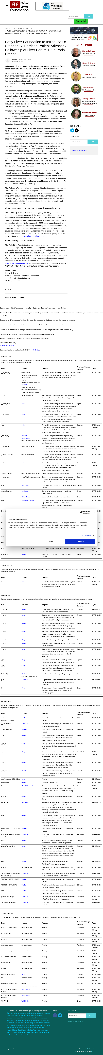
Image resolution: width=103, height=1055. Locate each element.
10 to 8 (24, 974)
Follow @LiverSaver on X (76, 1021)
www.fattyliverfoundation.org (16, 263)
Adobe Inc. (25, 680)
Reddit (24, 771)
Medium (24, 436)
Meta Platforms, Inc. (28, 500)
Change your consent (7, 345)
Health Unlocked (27, 674)
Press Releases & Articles (22, 28)
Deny (51, 541)
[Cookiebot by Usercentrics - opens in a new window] (81, 512)
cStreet (93, 1051)
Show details (86, 535)
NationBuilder (26, 438)
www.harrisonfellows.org (34, 236)
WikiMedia (25, 1001)
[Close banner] (94, 512)
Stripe (23, 404)
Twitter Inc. (25, 385)
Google (24, 554)
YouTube (24, 718)
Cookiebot (36, 350)
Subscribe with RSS (80, 150)
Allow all (81, 541)
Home (7, 28)
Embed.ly (25, 724)
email (16, 1049)
